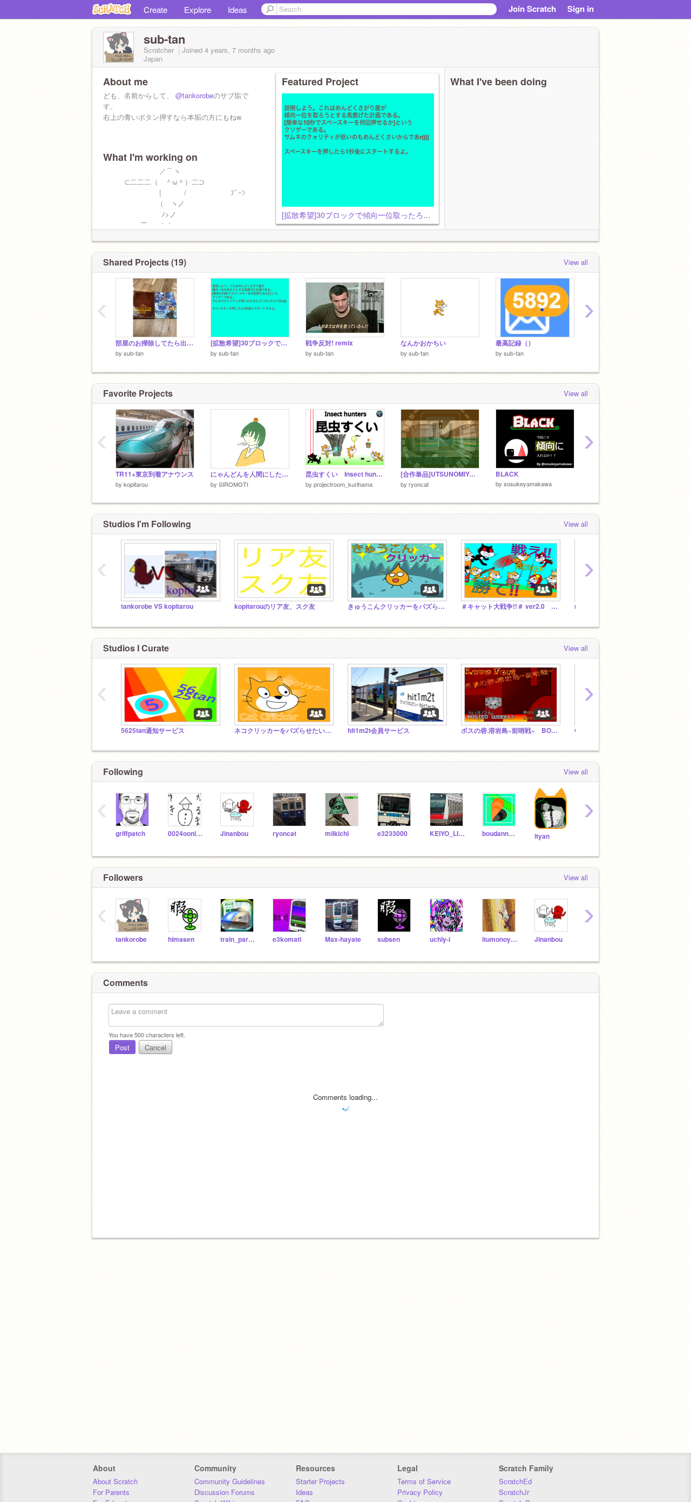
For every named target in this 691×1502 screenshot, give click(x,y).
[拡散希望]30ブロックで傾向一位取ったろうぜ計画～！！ (379, 214)
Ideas (237, 9)
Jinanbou (234, 833)
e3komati (287, 939)
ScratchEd (515, 1481)
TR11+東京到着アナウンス (155, 474)
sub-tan (134, 353)
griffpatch (130, 833)
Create (155, 9)
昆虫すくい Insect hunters (345, 474)
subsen (388, 939)
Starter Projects (320, 1481)
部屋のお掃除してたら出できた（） (155, 343)
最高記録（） (515, 343)
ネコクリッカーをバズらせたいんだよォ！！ (282, 730)
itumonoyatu (500, 939)
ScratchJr (514, 1492)
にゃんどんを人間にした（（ (250, 474)
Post (122, 1047)
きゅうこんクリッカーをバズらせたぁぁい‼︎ (396, 606)
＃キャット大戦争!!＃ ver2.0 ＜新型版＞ (509, 606)
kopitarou (136, 484)
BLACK (507, 474)
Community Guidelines (229, 1481)
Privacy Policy (420, 1492)
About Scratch (115, 1481)
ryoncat (419, 484)
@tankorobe (194, 95)
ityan (542, 836)
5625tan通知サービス (153, 730)
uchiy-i (440, 939)
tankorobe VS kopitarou (157, 606)
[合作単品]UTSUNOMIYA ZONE (440, 474)
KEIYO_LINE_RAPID (448, 833)
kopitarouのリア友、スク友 (274, 606)
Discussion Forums (224, 1492)
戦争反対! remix (329, 343)
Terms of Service (424, 1481)
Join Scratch (532, 9)
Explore (197, 9)
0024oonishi (186, 833)
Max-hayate (343, 939)
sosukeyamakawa (528, 483)
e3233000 (392, 833)
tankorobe (131, 939)
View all (576, 262)
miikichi (337, 833)
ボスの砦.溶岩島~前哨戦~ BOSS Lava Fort (509, 730)
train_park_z (238, 939)
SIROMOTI (233, 484)
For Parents (111, 1492)
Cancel (155, 1047)
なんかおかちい (423, 343)
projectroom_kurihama (343, 484)
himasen (181, 939)
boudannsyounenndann (500, 833)
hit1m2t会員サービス (379, 730)
